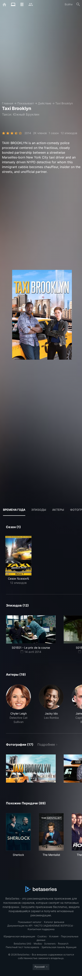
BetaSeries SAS (22, 943)
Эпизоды (38, 509)
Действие (44, 103)
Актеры (58, 509)
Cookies (42, 936)
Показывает (25, 103)
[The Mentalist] (51, 832)
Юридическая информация (19, 936)
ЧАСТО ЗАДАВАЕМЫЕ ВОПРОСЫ (53, 925)
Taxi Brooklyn (64, 103)
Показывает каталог (30, 922)
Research (63, 943)
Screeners (50, 943)
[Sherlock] (18, 832)
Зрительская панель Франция (58, 947)
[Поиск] (78, 4)
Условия (54, 936)
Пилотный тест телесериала (22, 947)
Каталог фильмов (54, 922)
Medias (38, 943)
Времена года (14, 509)
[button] (18, 704)
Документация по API (19, 925)
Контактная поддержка (41, 929)
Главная (7, 103)
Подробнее (46, 744)
